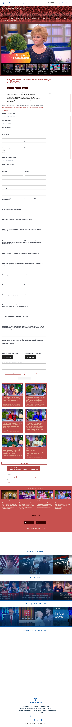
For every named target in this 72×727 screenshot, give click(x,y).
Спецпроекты (34, 706)
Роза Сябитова (29, 477)
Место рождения (6, 127)
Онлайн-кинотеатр (44, 706)
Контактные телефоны (8, 164)
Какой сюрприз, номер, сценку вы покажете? (14, 295)
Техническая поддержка (49, 710)
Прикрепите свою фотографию (10, 353)
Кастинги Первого (40, 708)
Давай (12, 9)
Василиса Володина (12, 477)
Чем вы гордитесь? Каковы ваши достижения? (14, 275)
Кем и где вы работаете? (8, 188)
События (31, 712)
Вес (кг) (27, 171)
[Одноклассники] (18, 88)
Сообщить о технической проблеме (63, 87)
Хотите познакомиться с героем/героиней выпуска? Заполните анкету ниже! (22, 105)
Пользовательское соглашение (24, 710)
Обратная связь (38, 710)
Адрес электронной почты (9, 157)
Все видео (49, 708)
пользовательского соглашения (13, 374)
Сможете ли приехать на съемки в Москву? (13, 148)
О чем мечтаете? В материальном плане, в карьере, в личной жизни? (20, 253)
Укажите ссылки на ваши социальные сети (13, 362)
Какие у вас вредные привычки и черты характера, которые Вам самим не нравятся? (21, 230)
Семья (9, 482)
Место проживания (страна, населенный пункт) (14, 141)
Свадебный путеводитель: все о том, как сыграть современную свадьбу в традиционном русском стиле (24, 468)
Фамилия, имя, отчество (8, 113)
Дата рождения (6, 120)
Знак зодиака (5, 134)
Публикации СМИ (39, 712)
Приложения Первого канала (27, 708)
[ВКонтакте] (10, 88)
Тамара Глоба (36, 477)
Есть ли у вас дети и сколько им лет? (11, 209)
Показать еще (24, 463)
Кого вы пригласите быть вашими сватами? (13, 285)
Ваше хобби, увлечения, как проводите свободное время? (17, 219)
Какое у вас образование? (9, 178)
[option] (8, 68)
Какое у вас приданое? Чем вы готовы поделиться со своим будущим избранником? (20, 198)
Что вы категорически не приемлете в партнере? (15, 316)
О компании (26, 706)
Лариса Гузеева (21, 477)
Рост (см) (4, 171)
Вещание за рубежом (37, 716)
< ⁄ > (23, 88)
